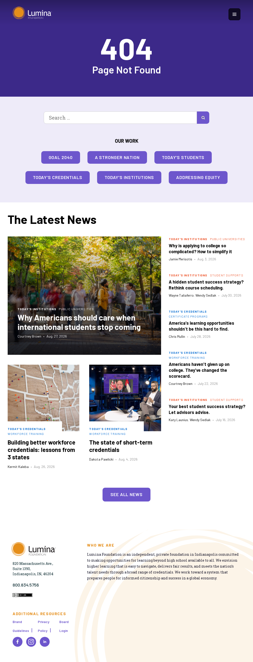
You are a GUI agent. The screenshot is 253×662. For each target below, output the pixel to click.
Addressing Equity (198, 177)
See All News (126, 494)
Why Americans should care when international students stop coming (79, 322)
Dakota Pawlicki (101, 459)
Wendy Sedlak (205, 295)
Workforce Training (26, 433)
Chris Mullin (177, 336)
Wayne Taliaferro (181, 295)
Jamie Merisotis (180, 259)
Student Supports (226, 275)
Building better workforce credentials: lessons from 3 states (41, 450)
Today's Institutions (129, 177)
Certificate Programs (188, 316)
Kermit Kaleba (18, 467)
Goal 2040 (61, 157)
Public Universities (76, 309)
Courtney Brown (29, 336)
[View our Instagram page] (31, 642)
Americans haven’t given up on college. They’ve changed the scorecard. (199, 370)
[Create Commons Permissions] (22, 595)
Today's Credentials (57, 177)
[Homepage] (32, 14)
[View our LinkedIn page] (45, 642)
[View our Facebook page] (17, 642)
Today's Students (183, 157)
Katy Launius (178, 420)
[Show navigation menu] (234, 14)
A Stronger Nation (117, 157)
